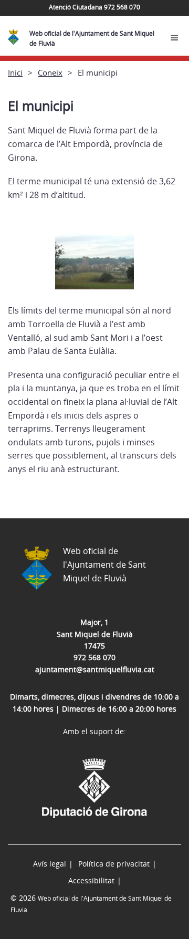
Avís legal (49, 864)
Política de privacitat (114, 864)
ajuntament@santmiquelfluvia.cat (94, 669)
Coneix (50, 72)
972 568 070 (95, 657)
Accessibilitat (91, 880)
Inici (15, 72)
